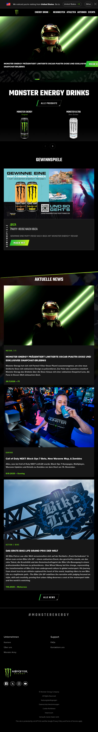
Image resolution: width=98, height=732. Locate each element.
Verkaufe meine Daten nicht (49, 717)
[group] (24, 126)
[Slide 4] (62, 79)
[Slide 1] (43, 79)
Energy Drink (41, 12)
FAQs (53, 642)
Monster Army (10, 652)
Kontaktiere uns (57, 647)
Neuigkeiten (59, 12)
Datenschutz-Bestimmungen (49, 704)
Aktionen (82, 12)
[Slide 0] (37, 79)
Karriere (7, 642)
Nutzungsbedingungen (49, 700)
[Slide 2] (50, 79)
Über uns (8, 647)
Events (91, 12)
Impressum (49, 713)
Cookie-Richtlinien (49, 709)
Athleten (71, 12)
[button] (53, 146)
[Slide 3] (56, 79)
